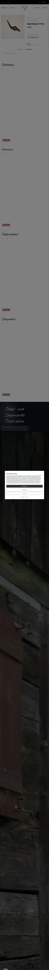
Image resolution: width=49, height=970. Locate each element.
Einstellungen (24, 493)
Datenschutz (22, 497)
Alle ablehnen (24, 490)
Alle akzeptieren (24, 486)
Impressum (26, 497)
